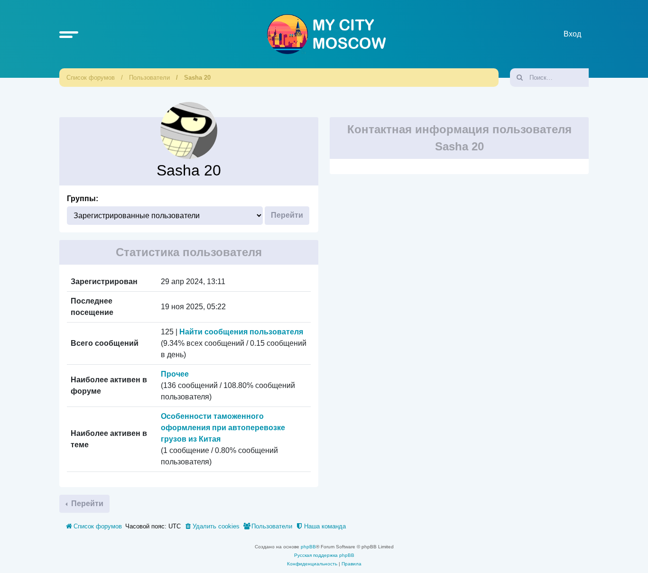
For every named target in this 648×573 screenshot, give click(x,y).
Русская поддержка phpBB (324, 555)
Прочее (175, 374)
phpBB (308, 546)
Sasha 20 (197, 77)
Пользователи (149, 77)
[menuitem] (212, 526)
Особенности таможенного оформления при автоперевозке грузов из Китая (223, 427)
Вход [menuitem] (572, 34)
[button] (68, 34)
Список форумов (90, 77)
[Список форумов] (326, 34)
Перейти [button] (86, 503)
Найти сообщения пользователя (241, 332)
